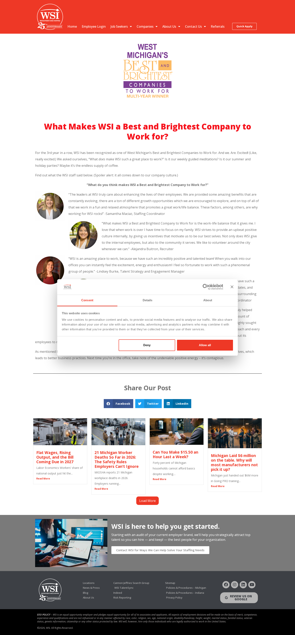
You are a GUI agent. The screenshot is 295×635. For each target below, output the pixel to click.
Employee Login (94, 26)
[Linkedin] (243, 584)
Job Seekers (119, 26)
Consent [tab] (87, 300)
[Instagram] (234, 584)
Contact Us (193, 26)
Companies (145, 26)
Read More (43, 478)
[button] (118, 403)
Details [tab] (148, 300)
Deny (147, 345)
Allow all (205, 345)
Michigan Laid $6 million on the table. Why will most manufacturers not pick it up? (234, 462)
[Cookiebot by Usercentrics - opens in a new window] (205, 287)
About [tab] (207, 300)
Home (72, 26)
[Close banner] (232, 287)
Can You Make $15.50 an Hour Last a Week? (175, 454)
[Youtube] (251, 584)
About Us (169, 26)
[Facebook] (226, 584)
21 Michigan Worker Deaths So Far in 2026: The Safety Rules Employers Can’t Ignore (117, 459)
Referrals (218, 26)
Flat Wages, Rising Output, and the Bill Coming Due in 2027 (54, 457)
